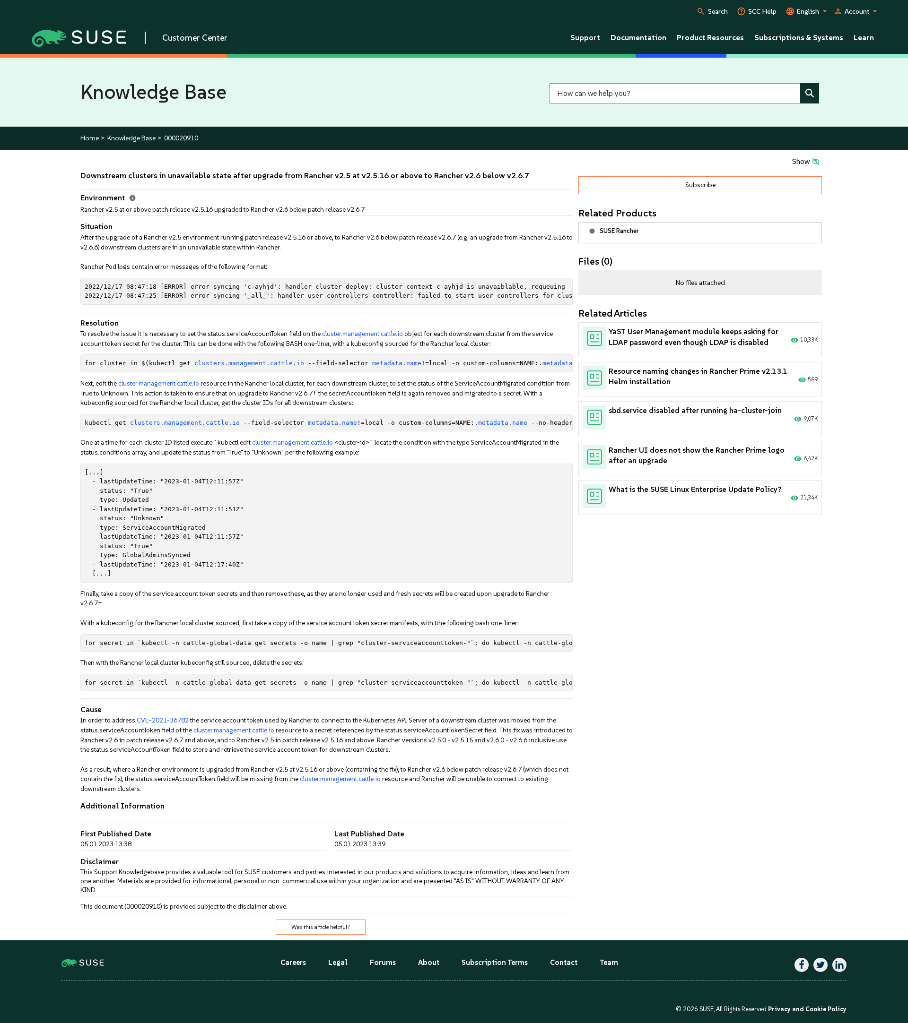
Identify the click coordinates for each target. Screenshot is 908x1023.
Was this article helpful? (320, 927)
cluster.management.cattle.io (362, 333)
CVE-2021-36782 (163, 720)
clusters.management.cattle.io (249, 363)
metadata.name (396, 363)
